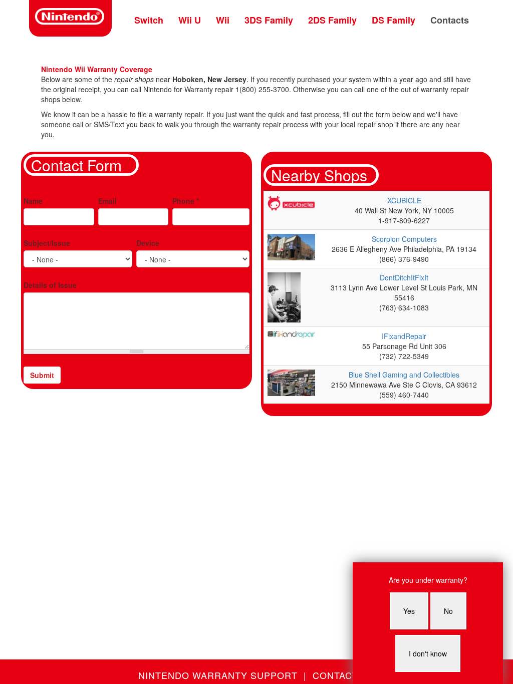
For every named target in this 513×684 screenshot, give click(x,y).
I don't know (428, 653)
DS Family (393, 20)
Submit (42, 375)
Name (33, 201)
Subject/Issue (47, 243)
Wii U (189, 20)
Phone (185, 201)
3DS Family (268, 20)
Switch (148, 20)
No (448, 611)
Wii (222, 20)
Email (107, 201)
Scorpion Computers (404, 239)
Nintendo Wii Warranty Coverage (96, 69)
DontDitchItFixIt (404, 277)
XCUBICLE (404, 200)
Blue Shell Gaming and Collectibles (404, 375)
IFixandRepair (404, 336)
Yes (409, 611)
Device (147, 243)
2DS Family (332, 20)
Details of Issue (50, 285)
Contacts (449, 20)
